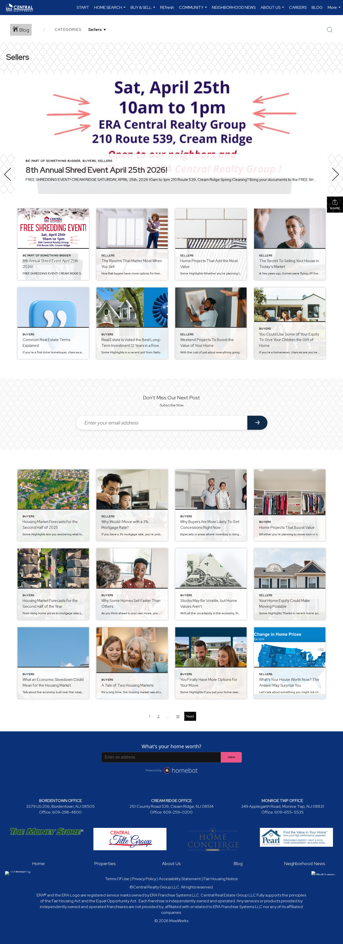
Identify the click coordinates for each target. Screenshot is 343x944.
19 (178, 716)
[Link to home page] (22, 7)
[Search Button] (330, 30)
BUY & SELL (143, 10)
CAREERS (298, 7)
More (335, 10)
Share (335, 208)
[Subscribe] (257, 423)
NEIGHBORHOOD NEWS (234, 7)
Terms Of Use (117, 878)
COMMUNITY (193, 10)
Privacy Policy (144, 878)
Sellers (105, 161)
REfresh (167, 7)
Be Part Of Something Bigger (53, 161)
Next (190, 716)
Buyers (89, 161)
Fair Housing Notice (221, 878)
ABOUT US (273, 10)
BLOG (317, 7)
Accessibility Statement (180, 878)
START (83, 7)
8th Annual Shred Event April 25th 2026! (96, 169)
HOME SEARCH (110, 10)
